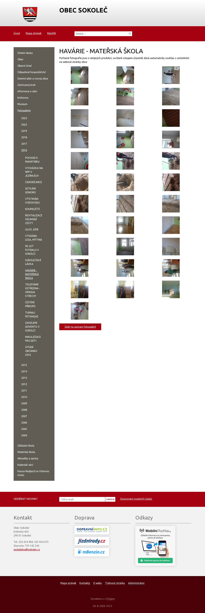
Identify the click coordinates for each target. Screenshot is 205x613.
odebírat (110, 499)
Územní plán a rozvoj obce (32, 78)
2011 (24, 390)
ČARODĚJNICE (33, 182)
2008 (24, 409)
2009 (24, 403)
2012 (24, 384)
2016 (24, 150)
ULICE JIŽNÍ (31, 229)
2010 (24, 397)
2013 (24, 377)
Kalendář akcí (25, 464)
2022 (24, 124)
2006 (24, 422)
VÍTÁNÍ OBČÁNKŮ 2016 (31, 351)
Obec (20, 59)
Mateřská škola (26, 452)
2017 (24, 143)
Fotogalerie (24, 110)
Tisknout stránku (115, 583)
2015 (24, 365)
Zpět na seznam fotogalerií (80, 326)
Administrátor (136, 583)
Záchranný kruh (26, 84)
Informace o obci (27, 91)
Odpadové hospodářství (31, 72)
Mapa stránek (33, 33)
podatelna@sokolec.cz (27, 549)
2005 (24, 429)
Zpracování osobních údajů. (136, 498)
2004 (24, 435)
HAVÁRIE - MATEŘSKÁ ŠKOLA (32, 274)
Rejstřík (51, 33)
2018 (24, 137)
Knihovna (22, 97)
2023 (24, 118)
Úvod (17, 33)
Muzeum (22, 104)
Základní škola (25, 445)
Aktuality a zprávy (27, 458)
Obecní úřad (24, 65)
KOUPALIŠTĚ (32, 209)
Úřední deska (25, 52)
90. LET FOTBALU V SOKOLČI (32, 250)
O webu (97, 583)
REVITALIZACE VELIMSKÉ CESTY (33, 219)
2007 (24, 416)
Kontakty (84, 583)
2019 (24, 131)
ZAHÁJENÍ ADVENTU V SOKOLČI (32, 326)
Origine (110, 598)
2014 (24, 371)
